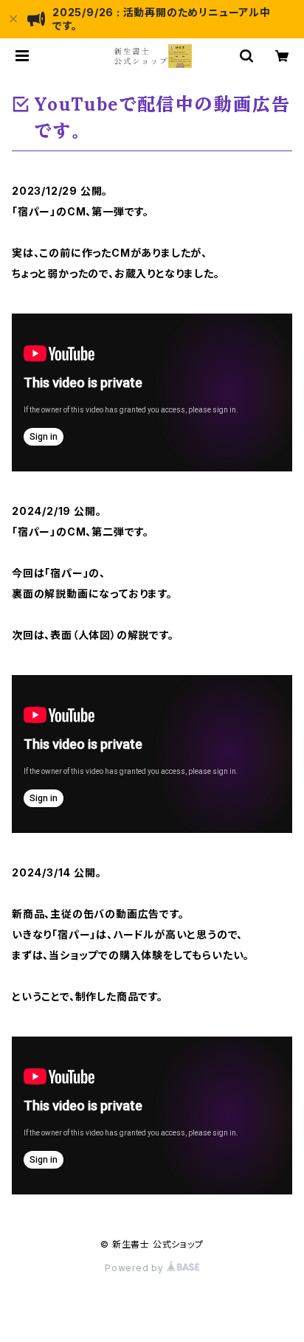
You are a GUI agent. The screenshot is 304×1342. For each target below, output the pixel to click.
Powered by (136, 1267)
